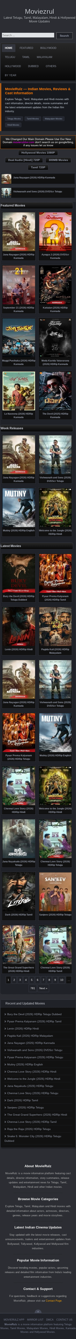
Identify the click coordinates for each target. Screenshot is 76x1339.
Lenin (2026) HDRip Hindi (23, 1028)
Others (51, 66)
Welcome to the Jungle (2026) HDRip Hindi (33, 1078)
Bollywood (48, 48)
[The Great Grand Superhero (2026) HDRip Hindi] (19, 963)
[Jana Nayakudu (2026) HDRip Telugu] (19, 857)
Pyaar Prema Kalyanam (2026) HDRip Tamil (34, 1021)
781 (32, 988)
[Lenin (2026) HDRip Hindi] (19, 645)
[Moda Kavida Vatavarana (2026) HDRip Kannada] (55, 356)
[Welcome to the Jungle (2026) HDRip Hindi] (55, 526)
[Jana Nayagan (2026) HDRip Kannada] (6, 182)
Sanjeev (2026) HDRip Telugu (25, 1107)
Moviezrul (39, 11)
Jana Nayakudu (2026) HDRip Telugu (30, 1085)
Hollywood (13, 66)
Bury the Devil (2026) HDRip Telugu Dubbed (34, 1014)
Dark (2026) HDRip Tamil (22, 1100)
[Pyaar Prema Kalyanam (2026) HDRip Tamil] (55, 592)
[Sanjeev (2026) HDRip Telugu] (55, 910)
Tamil (26, 57)
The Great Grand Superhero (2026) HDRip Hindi (37, 1114)
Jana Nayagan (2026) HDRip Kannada (31, 1042)
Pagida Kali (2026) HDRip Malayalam (30, 1035)
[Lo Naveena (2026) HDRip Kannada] (19, 409)
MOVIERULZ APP (14, 1319)
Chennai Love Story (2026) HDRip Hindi (31, 1071)
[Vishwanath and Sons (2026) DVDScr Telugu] (6, 196)
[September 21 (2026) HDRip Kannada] (19, 303)
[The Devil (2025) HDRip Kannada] (55, 409)
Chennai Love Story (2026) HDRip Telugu (32, 1093)
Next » (43, 988)
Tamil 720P (38, 167)
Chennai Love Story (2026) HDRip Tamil (32, 1121)
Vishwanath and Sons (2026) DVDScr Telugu (34, 1050)
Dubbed (33, 66)
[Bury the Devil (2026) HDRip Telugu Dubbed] (19, 592)
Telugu (10, 57)
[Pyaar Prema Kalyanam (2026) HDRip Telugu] (19, 751)
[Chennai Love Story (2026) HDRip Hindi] (19, 804)
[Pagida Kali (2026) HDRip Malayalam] (55, 645)
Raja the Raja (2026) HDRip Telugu (29, 1129)
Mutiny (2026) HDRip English (25, 1064)
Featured (26, 48)
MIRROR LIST (35, 1319)
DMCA (50, 1319)
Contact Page (54, 1300)
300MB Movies (58, 160)
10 (61, 979)
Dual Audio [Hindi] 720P (24, 160)
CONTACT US (64, 1319)
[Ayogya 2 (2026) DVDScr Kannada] (55, 250)
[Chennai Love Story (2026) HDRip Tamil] (55, 963)
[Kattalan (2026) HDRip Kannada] (55, 303)
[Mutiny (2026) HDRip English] (19, 526)
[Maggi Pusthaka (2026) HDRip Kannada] (19, 356)
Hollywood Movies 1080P (38, 152)
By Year (10, 75)
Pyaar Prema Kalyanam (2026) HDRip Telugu (35, 1057)
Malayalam (44, 57)
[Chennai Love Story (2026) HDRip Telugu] (55, 857)
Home (8, 48)
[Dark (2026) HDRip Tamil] (19, 910)
